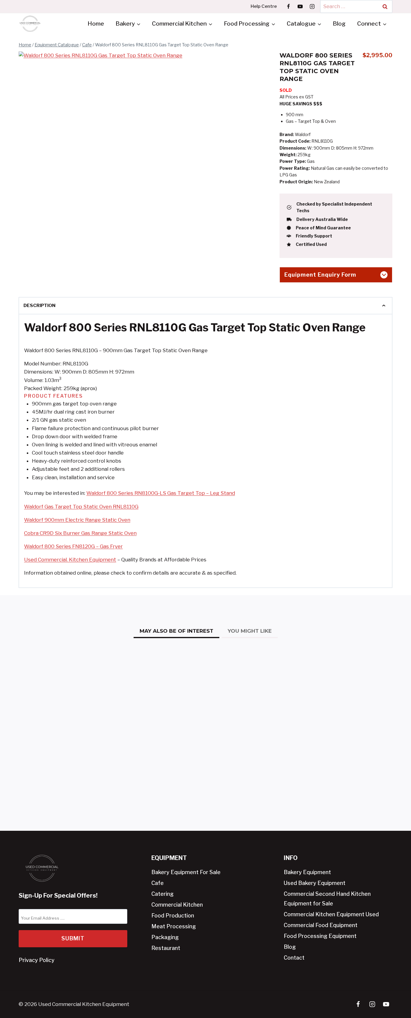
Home (96, 23)
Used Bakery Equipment (314, 883)
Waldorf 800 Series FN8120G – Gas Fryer (73, 546)
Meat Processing (173, 926)
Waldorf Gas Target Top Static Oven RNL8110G (81, 507)
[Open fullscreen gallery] (193, 255)
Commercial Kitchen (177, 905)
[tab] (108, 254)
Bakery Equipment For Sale (186, 872)
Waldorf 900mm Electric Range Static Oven (77, 520)
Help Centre (264, 6)
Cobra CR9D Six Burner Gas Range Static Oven (80, 533)
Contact (294, 957)
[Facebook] (288, 6)
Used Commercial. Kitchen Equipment (70, 560)
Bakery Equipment (307, 872)
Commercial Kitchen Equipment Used (331, 914)
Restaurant (165, 948)
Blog (339, 23)
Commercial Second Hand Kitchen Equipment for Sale (327, 899)
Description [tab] (39, 305)
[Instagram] (312, 6)
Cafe (157, 883)
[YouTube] (300, 6)
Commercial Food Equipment (320, 925)
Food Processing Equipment (320, 936)
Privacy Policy (36, 960)
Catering (162, 894)
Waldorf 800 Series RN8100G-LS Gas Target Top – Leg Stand (160, 493)
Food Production (172, 915)
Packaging (165, 937)
